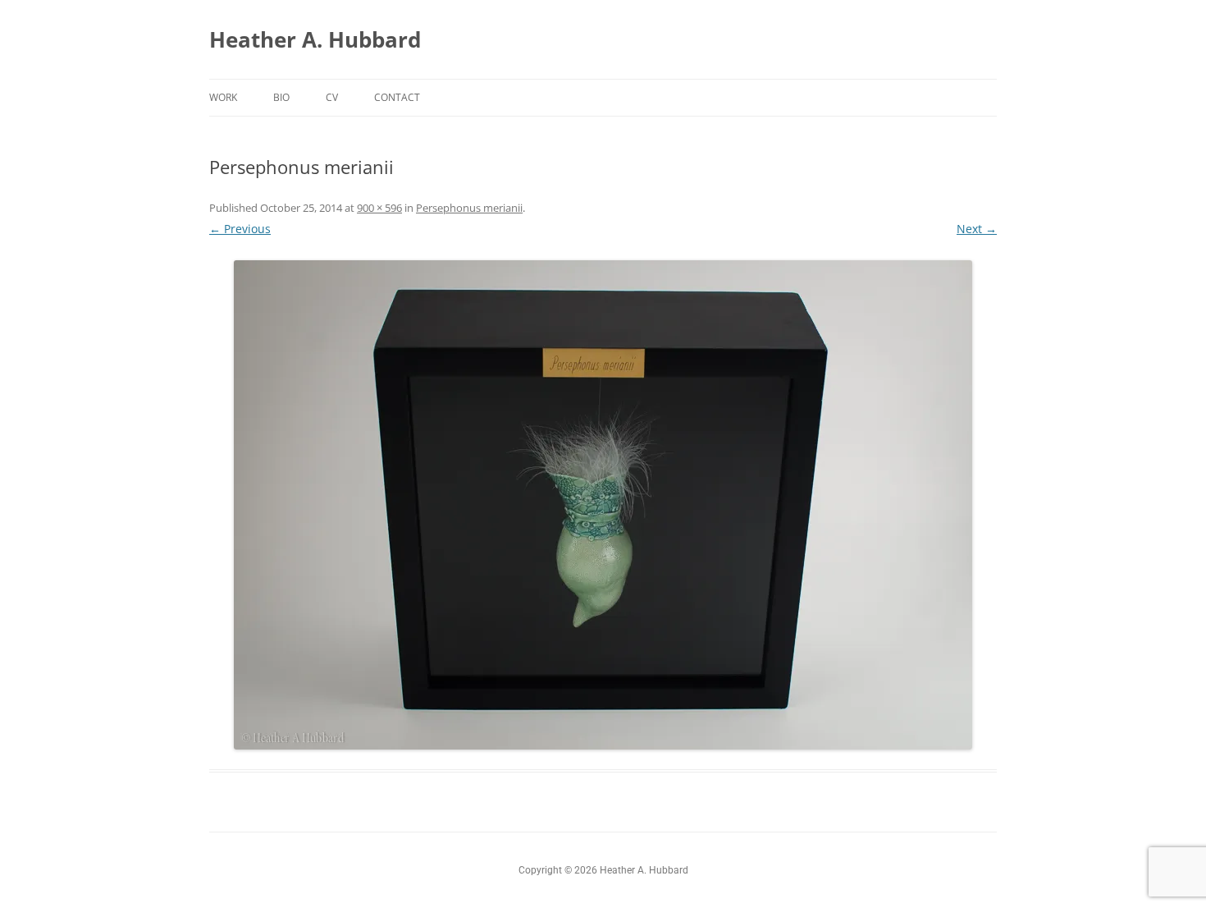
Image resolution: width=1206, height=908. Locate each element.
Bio (281, 97)
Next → (977, 228)
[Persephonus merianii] (603, 505)
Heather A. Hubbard (315, 39)
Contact (397, 97)
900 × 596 (379, 207)
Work (223, 97)
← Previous (240, 228)
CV (332, 97)
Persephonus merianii (469, 207)
